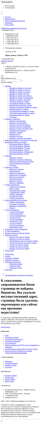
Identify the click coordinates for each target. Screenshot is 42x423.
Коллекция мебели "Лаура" (19, 154)
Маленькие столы (16, 227)
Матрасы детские (15, 158)
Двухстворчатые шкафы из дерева (21, 113)
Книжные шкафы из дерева (19, 115)
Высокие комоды (15, 179)
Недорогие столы (15, 221)
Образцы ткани (15, 266)
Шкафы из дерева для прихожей (21, 98)
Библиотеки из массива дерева (20, 105)
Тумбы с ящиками (16, 194)
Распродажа (9, 250)
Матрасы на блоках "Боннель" (20, 159)
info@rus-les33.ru (7, 61)
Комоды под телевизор (17, 175)
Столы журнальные (16, 212)
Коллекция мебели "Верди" (19, 144)
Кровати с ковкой (15, 132)
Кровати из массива (12, 119)
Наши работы (10, 19)
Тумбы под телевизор (17, 187)
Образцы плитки (15, 268)
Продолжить (5, 327)
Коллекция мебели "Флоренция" (21, 152)
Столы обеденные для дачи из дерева (23, 243)
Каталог (8, 17)
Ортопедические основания (19, 163)
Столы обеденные (16, 214)
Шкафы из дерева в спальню (19, 92)
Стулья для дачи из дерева (19, 245)
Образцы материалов (13, 262)
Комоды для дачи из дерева (19, 237)
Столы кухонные (15, 223)
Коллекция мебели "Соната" (19, 148)
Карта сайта (9, 25)
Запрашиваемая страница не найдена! (19, 275)
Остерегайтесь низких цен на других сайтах (21, 349)
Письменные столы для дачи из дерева (23, 241)
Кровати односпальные (18, 123)
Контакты (8, 23)
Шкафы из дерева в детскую (19, 90)
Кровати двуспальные (17, 121)
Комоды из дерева (11, 167)
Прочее (12, 208)
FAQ (7, 335)
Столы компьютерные (17, 216)
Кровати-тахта (14, 134)
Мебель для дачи (11, 235)
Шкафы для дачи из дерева (19, 249)
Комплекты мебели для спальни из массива (21, 140)
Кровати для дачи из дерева (19, 239)
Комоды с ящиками (16, 183)
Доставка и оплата (12, 258)
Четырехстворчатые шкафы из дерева (23, 107)
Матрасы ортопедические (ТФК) (21, 161)
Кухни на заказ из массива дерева (17, 233)
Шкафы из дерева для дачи (19, 94)
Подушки (12, 165)
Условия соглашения (12, 341)
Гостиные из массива (17, 204)
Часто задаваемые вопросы (15, 21)
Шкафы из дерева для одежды (20, 96)
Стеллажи (13, 117)
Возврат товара (10, 365)
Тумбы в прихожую (16, 198)
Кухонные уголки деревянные (16, 229)
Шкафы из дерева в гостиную (20, 88)
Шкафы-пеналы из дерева (18, 109)
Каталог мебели (11, 375)
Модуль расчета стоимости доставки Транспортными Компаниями (18, 352)
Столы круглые (15, 218)
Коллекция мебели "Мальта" (19, 146)
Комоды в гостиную (16, 177)
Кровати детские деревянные (20, 127)
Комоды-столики (15, 181)
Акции (7, 256)
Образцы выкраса (16, 264)
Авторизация (10, 8)
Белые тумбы (14, 189)
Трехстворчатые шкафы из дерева (21, 111)
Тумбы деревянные (12, 185)
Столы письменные (16, 225)
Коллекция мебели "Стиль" (19, 150)
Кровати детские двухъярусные (21, 129)
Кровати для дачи (15, 136)
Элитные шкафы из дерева (19, 101)
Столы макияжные (16, 219)
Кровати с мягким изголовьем (20, 138)
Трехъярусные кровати (17, 130)
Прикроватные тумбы (17, 190)
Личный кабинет (11, 363)
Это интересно (10, 343)
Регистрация (9, 6)
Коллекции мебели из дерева (15, 142)
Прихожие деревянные (17, 206)
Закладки (8, 367)
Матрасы (8, 156)
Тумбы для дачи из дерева (18, 247)
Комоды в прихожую (17, 173)
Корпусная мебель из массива (16, 200)
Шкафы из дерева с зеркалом (20, 100)
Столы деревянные (12, 210)
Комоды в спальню (16, 169)
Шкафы (8, 86)
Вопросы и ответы (12, 260)
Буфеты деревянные (16, 202)
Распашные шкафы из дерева (20, 103)
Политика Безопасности (14, 339)
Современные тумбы (17, 192)
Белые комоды (14, 171)
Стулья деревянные (12, 231)
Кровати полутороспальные (19, 125)
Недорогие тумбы (16, 196)
